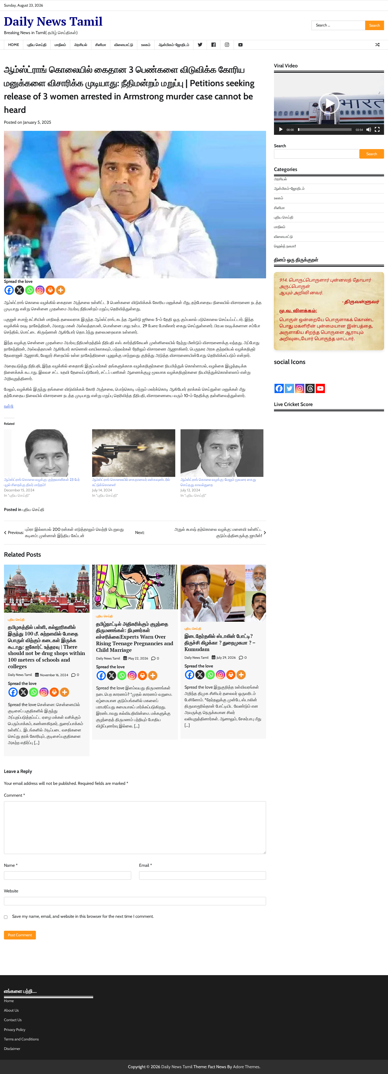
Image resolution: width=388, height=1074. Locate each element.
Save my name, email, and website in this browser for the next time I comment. (83, 916)
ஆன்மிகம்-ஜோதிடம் (174, 44)
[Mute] (368, 129)
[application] (329, 104)
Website (11, 890)
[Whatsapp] (29, 290)
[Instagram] (40, 290)
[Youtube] (320, 388)
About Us (11, 1010)
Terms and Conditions (21, 1039)
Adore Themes (246, 1066)
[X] (19, 290)
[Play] (280, 129)
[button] (329, 103)
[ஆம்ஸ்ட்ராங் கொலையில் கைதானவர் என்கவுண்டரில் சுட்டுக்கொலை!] (133, 453)
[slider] (325, 129)
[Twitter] (289, 388)
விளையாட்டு (123, 44)
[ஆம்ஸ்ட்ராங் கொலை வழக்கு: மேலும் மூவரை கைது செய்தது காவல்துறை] (222, 453)
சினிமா (100, 44)
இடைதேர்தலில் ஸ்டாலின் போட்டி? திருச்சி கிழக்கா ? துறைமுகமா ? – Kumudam (219, 642)
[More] (60, 290)
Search (280, 145)
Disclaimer (12, 1048)
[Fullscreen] (377, 129)
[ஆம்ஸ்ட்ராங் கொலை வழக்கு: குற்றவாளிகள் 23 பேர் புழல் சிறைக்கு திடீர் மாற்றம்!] (45, 453)
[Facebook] (9, 290)
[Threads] (310, 388)
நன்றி (8, 406)
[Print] (50, 290)
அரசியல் (80, 44)
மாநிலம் (60, 44)
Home (13, 44)
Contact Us (13, 1019)
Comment (14, 795)
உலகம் (145, 44)
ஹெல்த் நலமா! (285, 246)
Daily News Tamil (53, 21)
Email (145, 865)
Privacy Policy (14, 1029)
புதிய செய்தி (36, 44)
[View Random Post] (377, 45)
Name (11, 865)
